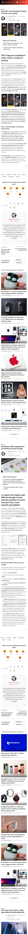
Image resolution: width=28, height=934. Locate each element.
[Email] (19, 20)
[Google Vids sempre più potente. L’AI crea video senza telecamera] (14, 416)
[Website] (24, 242)
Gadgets (5, 288)
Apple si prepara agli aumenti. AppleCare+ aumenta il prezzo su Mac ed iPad (12, 375)
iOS (19, 174)
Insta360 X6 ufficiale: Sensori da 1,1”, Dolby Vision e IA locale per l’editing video (12, 319)
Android (9, 174)
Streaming (5, 397)
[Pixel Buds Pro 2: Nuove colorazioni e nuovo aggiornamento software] (14, 281)
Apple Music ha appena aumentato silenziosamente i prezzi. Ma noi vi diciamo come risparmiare (13, 347)
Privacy (4, 176)
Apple (4, 369)
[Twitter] (8, 20)
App (15, 174)
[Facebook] (7, 20)
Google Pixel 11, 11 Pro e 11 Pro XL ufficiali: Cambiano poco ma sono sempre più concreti (13, 781)
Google (9, 637)
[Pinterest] (10, 20)
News (3, 9)
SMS (4, 639)
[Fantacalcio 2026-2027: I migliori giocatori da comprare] (14, 742)
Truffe (17, 176)
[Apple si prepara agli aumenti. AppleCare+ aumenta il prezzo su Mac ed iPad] (14, 362)
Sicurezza (11, 176)
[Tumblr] (14, 20)
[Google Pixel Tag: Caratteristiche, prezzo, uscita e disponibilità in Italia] (14, 824)
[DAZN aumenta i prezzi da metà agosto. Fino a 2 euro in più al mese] (14, 390)
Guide (3, 444)
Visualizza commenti (18, 261)
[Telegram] (17, 20)
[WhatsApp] (12, 20)
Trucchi (9, 639)
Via (26, 166)
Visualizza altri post (14, 221)
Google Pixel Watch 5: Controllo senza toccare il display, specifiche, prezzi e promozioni (13, 809)
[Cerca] (23, 2)
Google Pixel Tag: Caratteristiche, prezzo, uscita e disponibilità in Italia (13, 836)
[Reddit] (15, 20)
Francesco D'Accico (12, 16)
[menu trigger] (26, 2)
